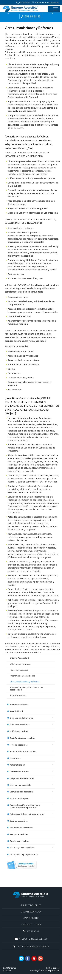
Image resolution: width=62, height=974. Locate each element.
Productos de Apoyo (19, 798)
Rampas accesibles (19, 834)
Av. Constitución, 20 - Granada (33, 946)
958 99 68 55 (24, 2)
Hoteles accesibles (19, 744)
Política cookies (52, 968)
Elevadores (15, 758)
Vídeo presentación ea (20, 664)
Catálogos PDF (31, 918)
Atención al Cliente (31, 924)
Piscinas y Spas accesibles (22, 847)
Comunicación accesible (21, 791)
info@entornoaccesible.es (47, 2)
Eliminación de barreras (21, 718)
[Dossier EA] (22, 865)
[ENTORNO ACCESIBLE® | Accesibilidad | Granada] (23, 8)
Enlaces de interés (18, 695)
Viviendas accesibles (19, 724)
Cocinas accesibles (19, 821)
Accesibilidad (16, 711)
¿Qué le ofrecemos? (19, 670)
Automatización (17, 764)
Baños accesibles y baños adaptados (27, 814)
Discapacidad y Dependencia (24, 854)
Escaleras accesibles (19, 841)
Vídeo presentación (31, 912)
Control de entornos (19, 771)
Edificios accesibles (19, 731)
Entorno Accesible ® (19, 658)
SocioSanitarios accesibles (22, 738)
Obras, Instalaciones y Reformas (25, 681)
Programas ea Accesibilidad (22, 675)
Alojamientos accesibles (21, 827)
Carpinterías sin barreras (22, 778)
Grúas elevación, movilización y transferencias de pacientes (25, 806)
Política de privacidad (50, 970)
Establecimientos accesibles (23, 751)
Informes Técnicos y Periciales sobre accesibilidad (26, 688)
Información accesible (20, 785)
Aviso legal (34, 970)
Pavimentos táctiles (19, 704)
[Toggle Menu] (55, 8)
